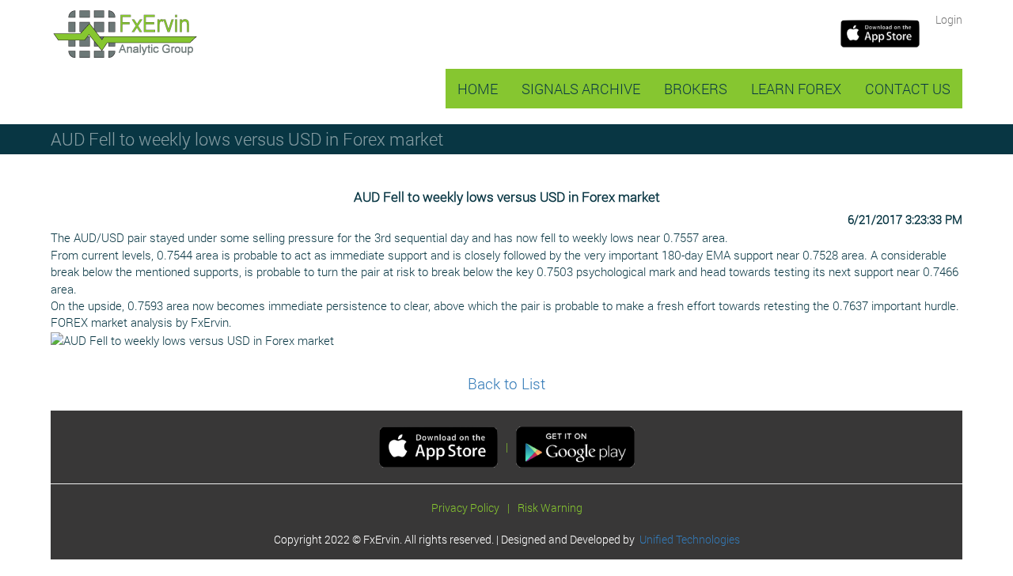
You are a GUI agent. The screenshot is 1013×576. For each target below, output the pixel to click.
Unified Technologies (687, 539)
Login (948, 19)
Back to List (506, 383)
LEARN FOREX (796, 88)
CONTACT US (907, 88)
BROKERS (695, 88)
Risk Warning (550, 507)
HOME (477, 88)
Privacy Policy (465, 507)
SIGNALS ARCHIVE (581, 88)
